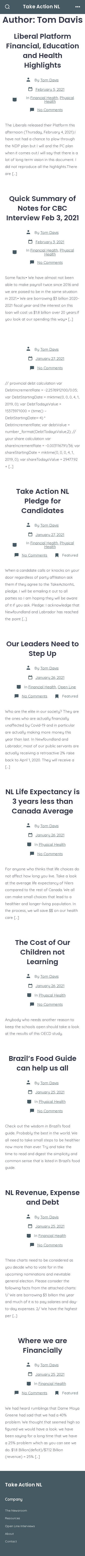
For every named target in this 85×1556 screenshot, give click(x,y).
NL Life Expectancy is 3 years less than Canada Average (42, 801)
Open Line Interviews (20, 1526)
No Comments (50, 109)
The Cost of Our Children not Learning (42, 952)
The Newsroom (16, 1510)
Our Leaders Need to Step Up (42, 648)
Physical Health (52, 844)
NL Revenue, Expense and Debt (42, 1197)
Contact (11, 1541)
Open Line (67, 686)
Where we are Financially (42, 1345)
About (9, 1534)
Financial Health (44, 97)
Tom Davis (49, 79)
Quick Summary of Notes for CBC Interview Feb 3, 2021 (42, 208)
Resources (12, 1518)
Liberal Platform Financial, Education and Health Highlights (42, 50)
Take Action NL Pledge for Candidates (42, 500)
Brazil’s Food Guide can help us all (42, 1063)
